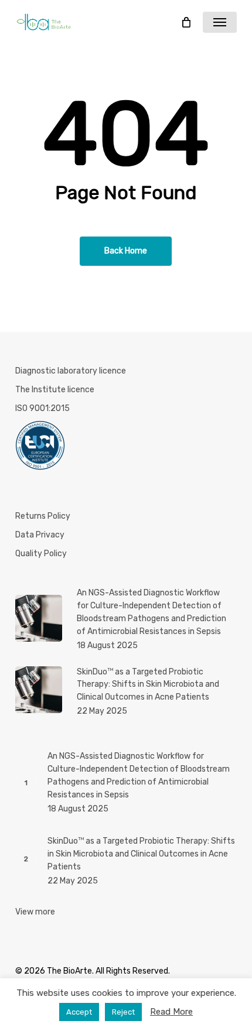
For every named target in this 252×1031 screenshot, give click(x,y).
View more (35, 912)
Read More (171, 1011)
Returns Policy (42, 516)
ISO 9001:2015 (42, 408)
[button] (220, 22)
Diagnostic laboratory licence (70, 371)
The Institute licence (54, 390)
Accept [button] (79, 1012)
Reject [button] (123, 1012)
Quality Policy (41, 554)
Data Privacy (39, 535)
